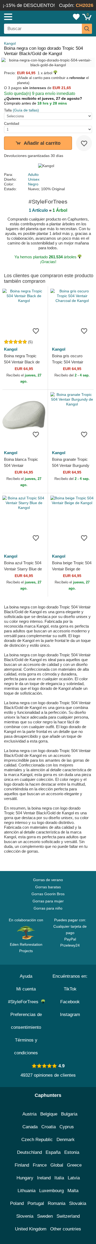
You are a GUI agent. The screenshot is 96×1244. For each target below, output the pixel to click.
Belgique (48, 1114)
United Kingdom (30, 1228)
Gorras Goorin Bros (48, 894)
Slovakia (77, 1203)
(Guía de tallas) (26, 110)
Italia (59, 1177)
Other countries (65, 1228)
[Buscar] (87, 29)
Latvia (74, 1177)
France (40, 1165)
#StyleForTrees (24, 1001)
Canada (30, 1126)
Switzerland (68, 1216)
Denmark (66, 1139)
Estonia (71, 1152)
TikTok (70, 989)
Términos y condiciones (26, 1046)
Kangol (10, 43)
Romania (56, 1203)
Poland (17, 1203)
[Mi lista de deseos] (76, 17)
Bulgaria (69, 1114)
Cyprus (66, 1126)
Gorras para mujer (48, 901)
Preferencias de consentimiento (26, 1021)
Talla (8, 110)
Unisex (33, 179)
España (53, 1152)
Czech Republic (37, 1139)
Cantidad (11, 123)
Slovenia (24, 1216)
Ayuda (26, 976)
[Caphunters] (28, 16)
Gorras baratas (48, 887)
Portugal (35, 1203)
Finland (22, 1165)
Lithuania (26, 1190)
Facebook (70, 1001)
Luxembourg (51, 1190)
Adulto (33, 174)
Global (56, 1165)
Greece (74, 1165)
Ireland (44, 1177)
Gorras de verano (48, 880)
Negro (33, 184)
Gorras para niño (48, 908)
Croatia (48, 1126)
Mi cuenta (26, 989)
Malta (72, 1190)
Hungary (25, 1177)
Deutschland (29, 1152)
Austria (29, 1114)
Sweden (45, 1216)
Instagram (70, 1014)
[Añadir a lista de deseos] (84, 143)
